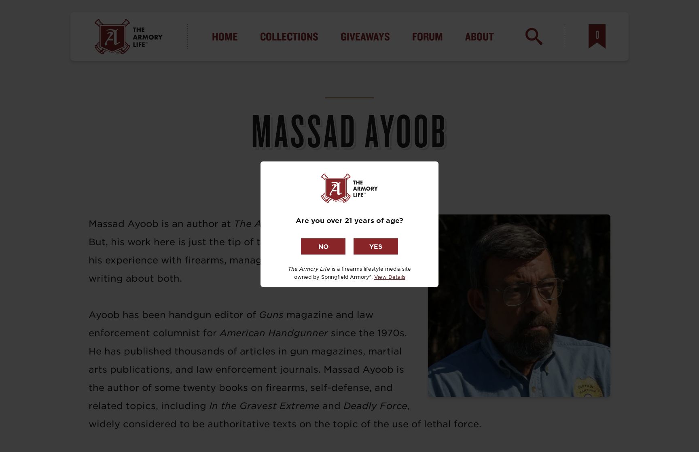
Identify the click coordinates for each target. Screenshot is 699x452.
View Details (389, 277)
